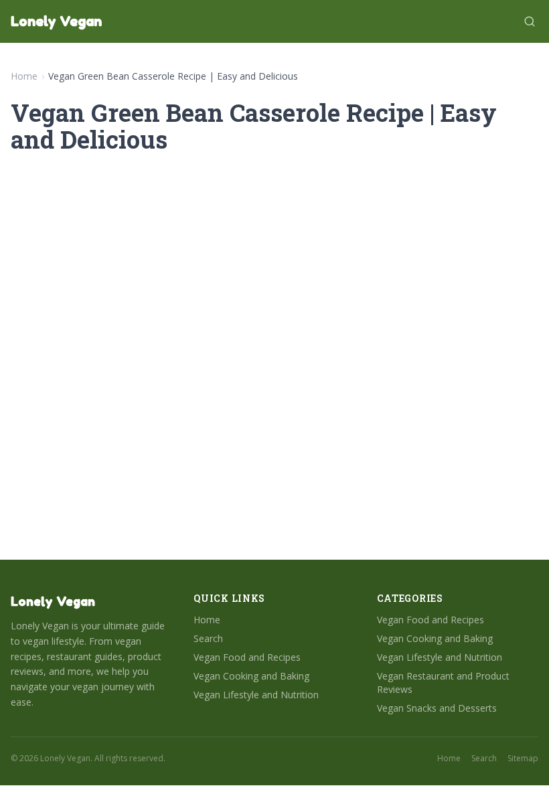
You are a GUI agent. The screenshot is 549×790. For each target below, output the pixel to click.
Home (24, 76)
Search (208, 638)
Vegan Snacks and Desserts (437, 708)
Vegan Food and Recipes (247, 657)
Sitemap (522, 758)
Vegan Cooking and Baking (251, 675)
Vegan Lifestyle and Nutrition (256, 694)
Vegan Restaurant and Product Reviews (443, 682)
